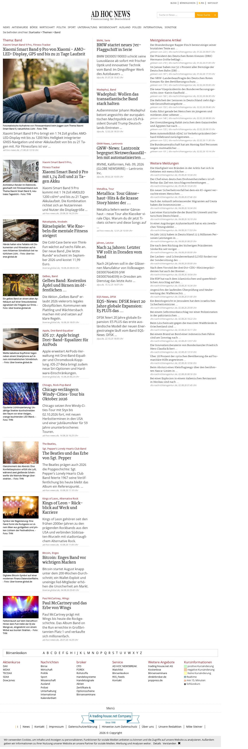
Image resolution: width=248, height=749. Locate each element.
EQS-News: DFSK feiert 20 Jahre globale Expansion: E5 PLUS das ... (121, 306)
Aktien (80, 683)
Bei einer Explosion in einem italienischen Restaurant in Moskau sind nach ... (183, 380)
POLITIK (61, 27)
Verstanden (169, 743)
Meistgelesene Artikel (165, 40)
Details (157, 743)
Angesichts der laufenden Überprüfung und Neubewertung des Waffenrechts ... (182, 292)
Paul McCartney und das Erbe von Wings (64, 605)
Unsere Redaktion (170, 726)
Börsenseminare (86, 694)
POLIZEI (136, 27)
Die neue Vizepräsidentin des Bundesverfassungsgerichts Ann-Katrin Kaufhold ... (182, 91)
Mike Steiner (194, 726)
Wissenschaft (48, 680)
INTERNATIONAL (153, 27)
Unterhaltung (48, 691)
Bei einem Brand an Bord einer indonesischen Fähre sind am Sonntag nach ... (182, 336)
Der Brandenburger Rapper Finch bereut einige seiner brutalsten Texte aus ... (183, 47)
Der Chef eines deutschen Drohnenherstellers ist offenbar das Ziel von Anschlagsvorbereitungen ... (182, 181)
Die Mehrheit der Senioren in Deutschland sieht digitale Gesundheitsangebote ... (183, 102)
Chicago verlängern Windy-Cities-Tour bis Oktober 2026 (63, 394)
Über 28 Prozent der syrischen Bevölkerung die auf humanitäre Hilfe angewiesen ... (184, 358)
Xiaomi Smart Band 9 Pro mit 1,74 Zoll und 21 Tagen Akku (65, 177)
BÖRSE (34, 27)
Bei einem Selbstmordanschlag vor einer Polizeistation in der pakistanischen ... (184, 314)
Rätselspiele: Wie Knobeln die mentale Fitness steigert (65, 231)
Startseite (34, 32)
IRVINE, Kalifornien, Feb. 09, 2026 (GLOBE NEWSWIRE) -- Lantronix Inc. (120, 168)
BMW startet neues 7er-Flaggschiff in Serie (119, 47)
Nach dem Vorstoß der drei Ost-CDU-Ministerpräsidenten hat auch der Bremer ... (182, 269)
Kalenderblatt (48, 698)
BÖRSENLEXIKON (187, 3)
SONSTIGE (171, 27)
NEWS (6, 27)
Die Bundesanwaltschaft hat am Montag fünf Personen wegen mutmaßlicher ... (184, 146)
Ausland (45, 683)
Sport (44, 677)
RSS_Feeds (118, 677)
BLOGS (173, 3)
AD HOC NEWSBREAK (124, 666)
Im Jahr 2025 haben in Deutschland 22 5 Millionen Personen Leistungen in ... (184, 236)
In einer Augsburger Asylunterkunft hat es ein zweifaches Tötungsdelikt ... (183, 225)
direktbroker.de (157, 677)
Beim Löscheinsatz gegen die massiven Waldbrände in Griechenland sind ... (183, 325)
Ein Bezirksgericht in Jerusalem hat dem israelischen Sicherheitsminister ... (182, 303)
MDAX (6, 669)
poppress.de (155, 680)
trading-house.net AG (160, 666)
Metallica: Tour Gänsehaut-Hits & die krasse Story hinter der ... (118, 198)
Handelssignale (85, 680)
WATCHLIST (213, 3)
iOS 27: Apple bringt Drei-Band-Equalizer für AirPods (65, 340)
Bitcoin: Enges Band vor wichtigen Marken (64, 560)
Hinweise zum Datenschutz (119, 726)
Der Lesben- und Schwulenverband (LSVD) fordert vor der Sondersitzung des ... (183, 258)
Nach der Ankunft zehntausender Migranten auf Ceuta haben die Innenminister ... (183, 203)
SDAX (6, 677)
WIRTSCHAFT (47, 27)
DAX (5, 666)
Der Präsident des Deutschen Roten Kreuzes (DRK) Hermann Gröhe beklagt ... (181, 58)
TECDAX (7, 673)
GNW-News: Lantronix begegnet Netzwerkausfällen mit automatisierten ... (121, 153)
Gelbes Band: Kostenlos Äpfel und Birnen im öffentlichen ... (64, 285)
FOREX (80, 669)
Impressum (56, 726)
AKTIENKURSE (20, 27)
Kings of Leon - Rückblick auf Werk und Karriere (62, 508)
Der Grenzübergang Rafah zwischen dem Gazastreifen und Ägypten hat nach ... (183, 124)
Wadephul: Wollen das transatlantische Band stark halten (118, 99)
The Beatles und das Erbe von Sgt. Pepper (65, 455)
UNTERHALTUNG (87, 27)
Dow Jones (9, 680)
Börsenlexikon (16, 653)
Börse (44, 666)
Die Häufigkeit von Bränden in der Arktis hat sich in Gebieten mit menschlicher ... (182, 170)
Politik (44, 673)
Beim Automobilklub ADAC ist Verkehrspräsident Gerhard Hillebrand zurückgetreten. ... (183, 135)
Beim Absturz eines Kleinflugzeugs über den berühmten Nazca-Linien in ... (183, 369)
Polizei (44, 687)
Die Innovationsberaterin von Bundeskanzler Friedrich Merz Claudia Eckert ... (184, 347)
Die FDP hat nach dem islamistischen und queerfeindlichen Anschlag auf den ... (183, 280)
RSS (202, 3)
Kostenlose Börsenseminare (157, 671)
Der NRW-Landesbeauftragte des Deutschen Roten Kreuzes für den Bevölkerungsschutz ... (181, 80)
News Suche (203, 15)
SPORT (72, 27)
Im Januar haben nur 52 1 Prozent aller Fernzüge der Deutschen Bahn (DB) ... (182, 69)
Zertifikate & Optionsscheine (86, 689)
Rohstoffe (82, 673)
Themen (47, 32)
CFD (79, 666)
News (26, 726)
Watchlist (117, 669)
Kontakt (117, 680)
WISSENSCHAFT (108, 27)
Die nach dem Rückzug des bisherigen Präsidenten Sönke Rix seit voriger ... (181, 247)
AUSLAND (124, 27)
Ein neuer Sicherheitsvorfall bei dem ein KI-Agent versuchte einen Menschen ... (184, 192)
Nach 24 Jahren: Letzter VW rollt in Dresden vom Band (119, 252)
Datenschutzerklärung (82, 726)
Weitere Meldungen (164, 163)
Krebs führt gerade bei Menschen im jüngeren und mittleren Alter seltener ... (181, 113)
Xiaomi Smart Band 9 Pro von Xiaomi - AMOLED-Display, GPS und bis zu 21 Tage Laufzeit (44, 51)
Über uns (148, 726)
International (48, 694)
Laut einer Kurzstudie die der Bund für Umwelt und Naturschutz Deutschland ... (184, 214)
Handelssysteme (86, 677)
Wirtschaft (47, 669)
